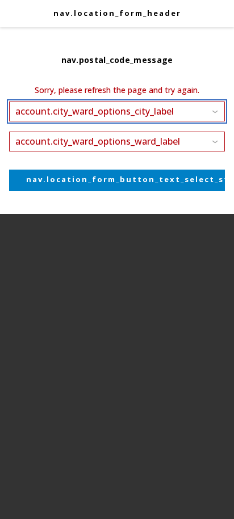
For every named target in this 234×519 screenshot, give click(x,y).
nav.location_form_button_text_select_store (125, 179)
